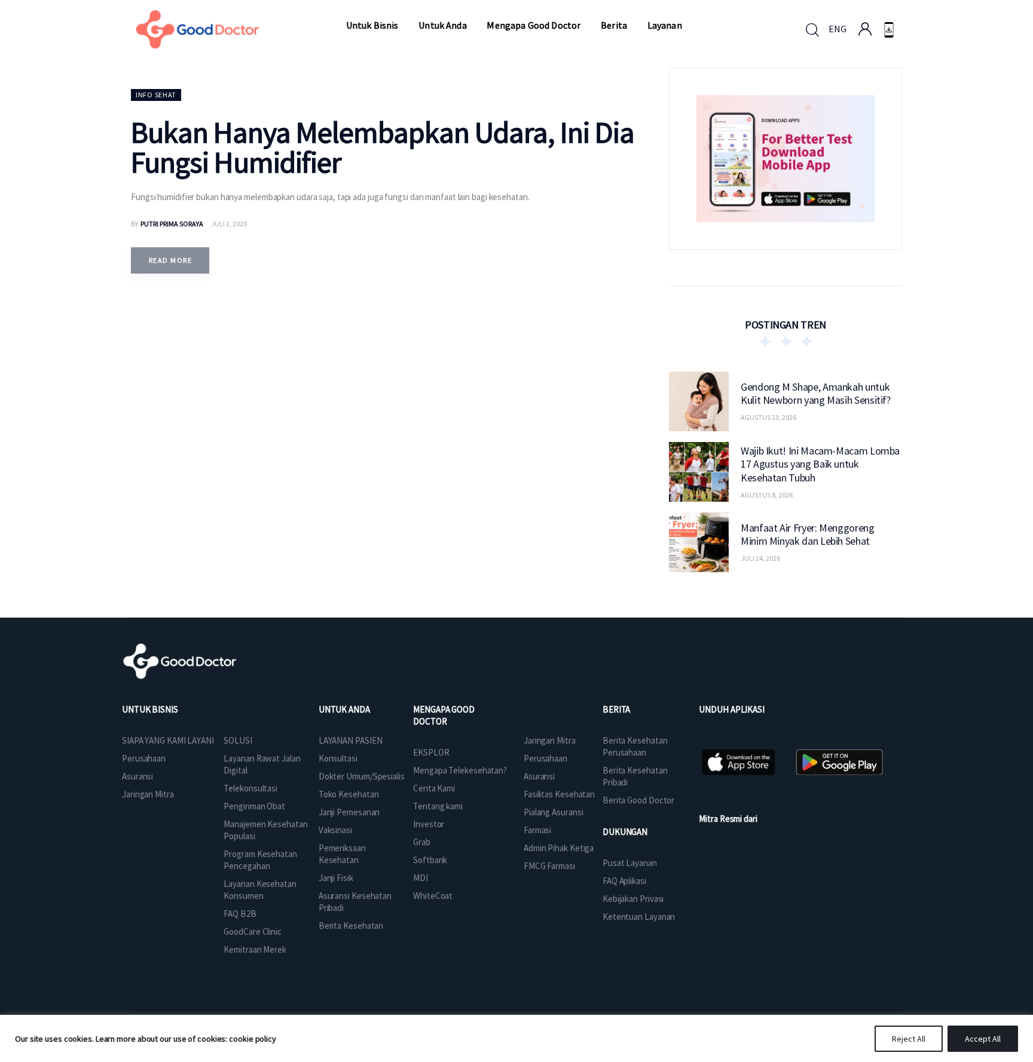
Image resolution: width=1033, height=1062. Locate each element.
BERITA (616, 709)
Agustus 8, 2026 (767, 494)
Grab (421, 842)
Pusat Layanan (630, 862)
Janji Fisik (336, 877)
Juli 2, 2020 (229, 223)
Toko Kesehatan (349, 794)
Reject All (908, 1038)
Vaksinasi (335, 830)
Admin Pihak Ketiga (559, 848)
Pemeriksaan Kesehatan (342, 853)
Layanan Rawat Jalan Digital (262, 764)
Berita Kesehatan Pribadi (635, 776)
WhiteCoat (433, 895)
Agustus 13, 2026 (768, 417)
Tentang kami (438, 806)
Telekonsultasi (250, 788)
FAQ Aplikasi (624, 880)
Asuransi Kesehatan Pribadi (355, 901)
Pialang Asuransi (553, 812)
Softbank (430, 859)
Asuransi (137, 776)
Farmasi (537, 830)
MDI (420, 877)
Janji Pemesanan (349, 812)
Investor (428, 824)
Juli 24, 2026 (760, 558)
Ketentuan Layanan (639, 916)
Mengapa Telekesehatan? (460, 770)
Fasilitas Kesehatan (559, 794)
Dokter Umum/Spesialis (362, 776)
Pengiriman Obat (254, 806)
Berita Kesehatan (351, 925)
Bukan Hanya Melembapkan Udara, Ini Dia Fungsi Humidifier (382, 147)
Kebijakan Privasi (633, 898)
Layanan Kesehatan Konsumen (260, 889)
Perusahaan (144, 758)
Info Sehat (156, 94)
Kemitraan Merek (255, 949)
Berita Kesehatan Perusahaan (635, 746)
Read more (170, 260)
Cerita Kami (434, 788)
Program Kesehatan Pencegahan (260, 859)
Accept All (983, 1038)
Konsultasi (338, 758)
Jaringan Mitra (148, 794)
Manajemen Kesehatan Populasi (265, 830)
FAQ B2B (240, 913)
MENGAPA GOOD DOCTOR (444, 715)
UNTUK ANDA (344, 709)
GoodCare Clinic (253, 931)
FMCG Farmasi (549, 865)
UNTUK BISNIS (150, 709)
